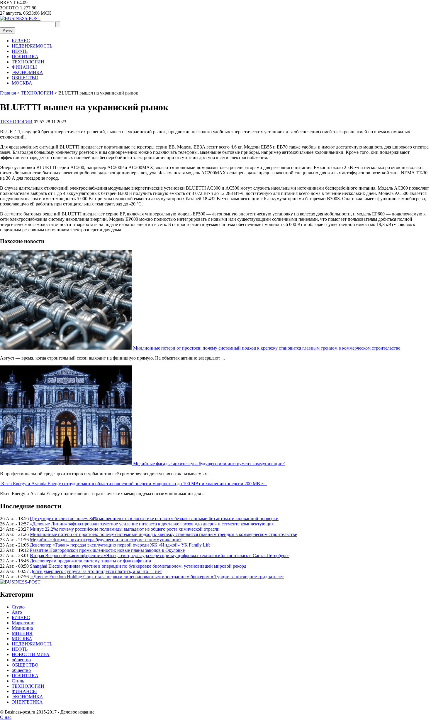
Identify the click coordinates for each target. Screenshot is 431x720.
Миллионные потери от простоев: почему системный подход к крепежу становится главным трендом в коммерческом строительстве (266, 347)
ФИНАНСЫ (24, 67)
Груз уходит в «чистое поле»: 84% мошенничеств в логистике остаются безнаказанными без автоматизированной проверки (154, 518)
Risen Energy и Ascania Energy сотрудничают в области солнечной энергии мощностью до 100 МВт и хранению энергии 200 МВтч (134, 483)
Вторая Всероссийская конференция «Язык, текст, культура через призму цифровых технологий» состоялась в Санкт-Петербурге (159, 555)
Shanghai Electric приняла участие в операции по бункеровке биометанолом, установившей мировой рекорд (138, 566)
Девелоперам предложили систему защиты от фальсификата (90, 560)
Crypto (18, 606)
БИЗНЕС (21, 40)
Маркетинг (23, 622)
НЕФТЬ (20, 51)
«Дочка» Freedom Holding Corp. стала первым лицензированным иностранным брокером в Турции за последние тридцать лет (157, 576)
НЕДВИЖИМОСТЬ (32, 45)
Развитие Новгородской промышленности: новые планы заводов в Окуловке (107, 550)
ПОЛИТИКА (25, 56)
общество (21, 659)
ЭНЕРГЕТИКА (27, 701)
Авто (17, 612)
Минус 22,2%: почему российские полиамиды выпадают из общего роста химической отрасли (125, 529)
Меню (7, 30)
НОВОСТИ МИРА (31, 654)
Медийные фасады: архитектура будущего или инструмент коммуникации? (209, 463)
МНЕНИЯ (22, 633)
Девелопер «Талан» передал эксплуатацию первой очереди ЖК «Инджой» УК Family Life (120, 544)
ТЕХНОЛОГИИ (28, 61)
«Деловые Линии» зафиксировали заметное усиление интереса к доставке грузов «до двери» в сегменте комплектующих (152, 523)
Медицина (22, 627)
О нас (5, 717)
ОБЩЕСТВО (25, 77)
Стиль (18, 680)
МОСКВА (22, 82)
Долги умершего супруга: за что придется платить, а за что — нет (96, 571)
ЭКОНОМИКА (27, 72)
